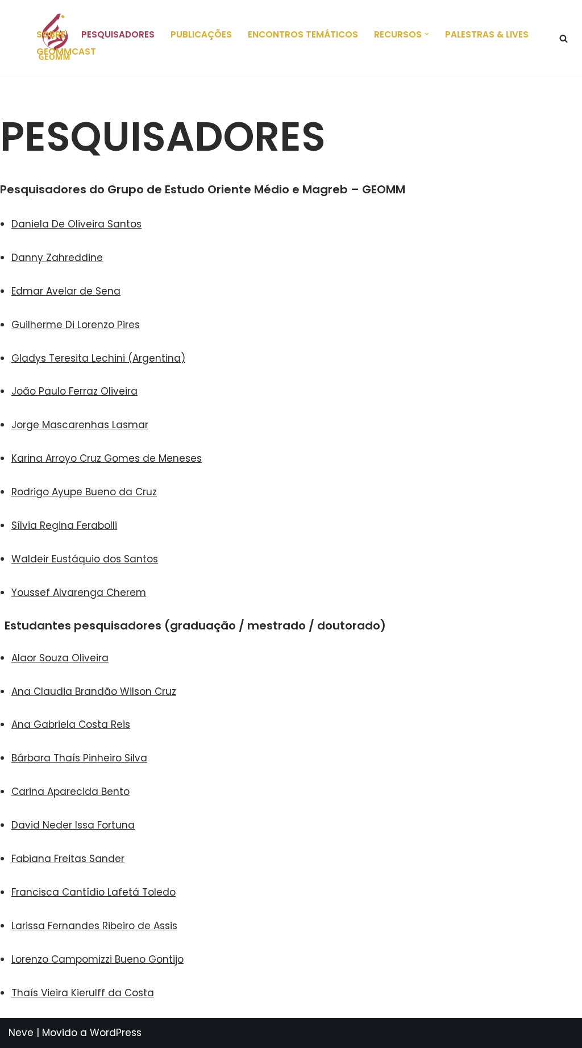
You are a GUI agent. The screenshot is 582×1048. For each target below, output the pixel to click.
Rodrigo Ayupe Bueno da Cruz (84, 492)
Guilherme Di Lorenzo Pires (75, 325)
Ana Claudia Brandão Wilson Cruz (93, 691)
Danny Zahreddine (57, 257)
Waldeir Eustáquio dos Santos (84, 559)
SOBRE (50, 34)
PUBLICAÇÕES (201, 34)
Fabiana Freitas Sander (67, 858)
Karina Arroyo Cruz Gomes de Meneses (106, 458)
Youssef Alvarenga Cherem (78, 592)
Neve (21, 1032)
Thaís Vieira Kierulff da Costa (82, 993)
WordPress (116, 1032)
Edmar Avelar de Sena (65, 291)
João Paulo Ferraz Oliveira (74, 391)
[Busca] (563, 38)
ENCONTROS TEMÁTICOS (303, 34)
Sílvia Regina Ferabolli (64, 525)
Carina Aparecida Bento (70, 791)
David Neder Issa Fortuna (73, 825)
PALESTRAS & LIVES (487, 34)
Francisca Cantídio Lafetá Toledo (93, 892)
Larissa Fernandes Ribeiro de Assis (94, 926)
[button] (427, 34)
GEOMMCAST (66, 51)
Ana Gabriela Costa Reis (70, 724)
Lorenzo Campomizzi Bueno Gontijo (97, 959)
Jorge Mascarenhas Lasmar (79, 425)
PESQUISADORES (118, 34)
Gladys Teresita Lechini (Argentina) (98, 358)
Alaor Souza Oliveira (60, 658)
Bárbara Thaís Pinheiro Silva (79, 758)
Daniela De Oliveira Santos (76, 224)
